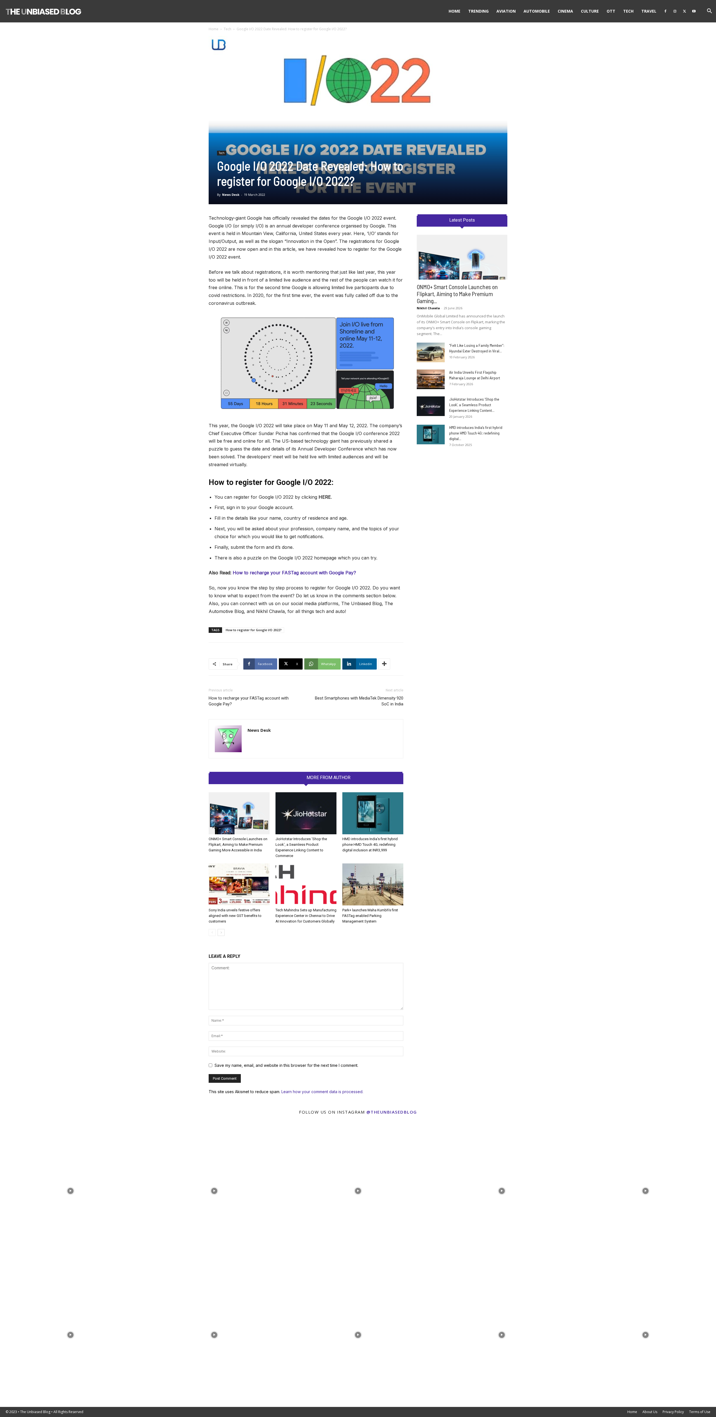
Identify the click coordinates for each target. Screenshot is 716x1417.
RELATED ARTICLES (281, 777)
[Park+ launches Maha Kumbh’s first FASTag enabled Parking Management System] (372, 884)
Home (454, 11)
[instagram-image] (70, 1189)
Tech (628, 11)
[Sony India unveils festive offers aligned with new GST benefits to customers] (239, 884)
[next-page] (221, 932)
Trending (478, 11)
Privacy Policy (673, 1411)
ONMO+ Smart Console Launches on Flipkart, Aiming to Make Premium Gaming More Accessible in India (238, 844)
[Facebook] (665, 11)
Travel (648, 11)
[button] (709, 11)
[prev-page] (212, 932)
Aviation (506, 11)
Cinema (565, 11)
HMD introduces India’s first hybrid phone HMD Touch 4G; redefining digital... (475, 433)
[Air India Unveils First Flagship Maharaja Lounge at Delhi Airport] (431, 379)
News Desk (230, 194)
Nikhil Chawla (428, 308)
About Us (649, 1411)
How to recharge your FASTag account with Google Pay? (249, 701)
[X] (684, 11)
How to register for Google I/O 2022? (254, 630)
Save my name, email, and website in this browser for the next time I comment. (286, 1065)
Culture (590, 11)
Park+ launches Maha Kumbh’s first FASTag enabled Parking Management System (370, 915)
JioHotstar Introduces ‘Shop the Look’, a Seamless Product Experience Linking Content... (474, 405)
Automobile (537, 11)
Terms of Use (699, 1411)
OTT (611, 11)
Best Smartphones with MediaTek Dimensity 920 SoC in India (359, 701)
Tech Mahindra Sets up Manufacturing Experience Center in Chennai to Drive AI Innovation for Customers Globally (305, 915)
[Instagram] (675, 11)
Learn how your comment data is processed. (322, 1091)
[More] (384, 664)
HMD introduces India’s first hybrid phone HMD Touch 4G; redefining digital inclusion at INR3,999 (370, 844)
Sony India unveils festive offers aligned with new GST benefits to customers (235, 915)
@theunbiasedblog (391, 1112)
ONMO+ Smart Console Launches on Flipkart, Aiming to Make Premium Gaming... (457, 293)
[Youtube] (694, 11)
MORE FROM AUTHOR (328, 777)
